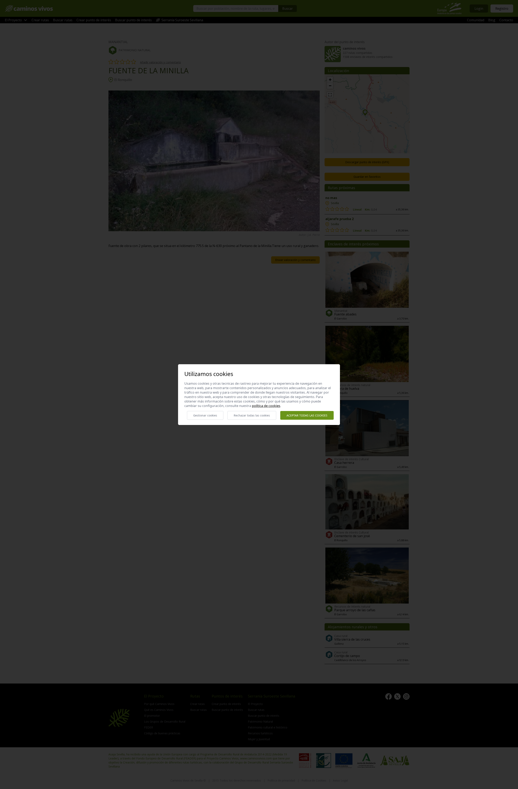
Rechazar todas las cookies (252, 415)
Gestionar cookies (205, 415)
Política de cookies (266, 406)
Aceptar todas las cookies (307, 415)
